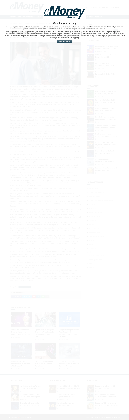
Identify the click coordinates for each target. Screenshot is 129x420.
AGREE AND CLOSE (64, 41)
